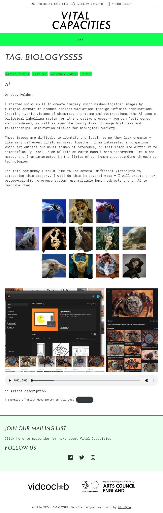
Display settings (90, 4)
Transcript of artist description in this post (39, 399)
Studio (85, 74)
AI (7, 84)
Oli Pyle (124, 507)
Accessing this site (52, 4)
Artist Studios (17, 74)
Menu (81, 40)
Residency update (64, 74)
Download (84, 399)
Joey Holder (21, 94)
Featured (39, 74)
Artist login (120, 4)
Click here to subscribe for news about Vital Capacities (58, 438)
